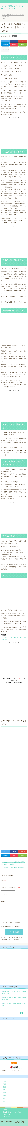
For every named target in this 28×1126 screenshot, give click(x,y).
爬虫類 (4, 1095)
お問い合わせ (6, 1116)
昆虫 (4, 1089)
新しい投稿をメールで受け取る (11, 926)
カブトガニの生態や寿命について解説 (14, 867)
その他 (14, 36)
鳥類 (4, 1101)
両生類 (4, 1084)
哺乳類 (4, 1087)
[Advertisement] (14, 133)
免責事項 (5, 1109)
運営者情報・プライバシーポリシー (12, 1112)
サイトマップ (6, 1114)
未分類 (4, 1092)
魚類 (4, 1098)
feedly (22, 44)
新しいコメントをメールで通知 (11, 922)
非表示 (6, 49)
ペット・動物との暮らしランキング (14, 1069)
